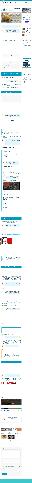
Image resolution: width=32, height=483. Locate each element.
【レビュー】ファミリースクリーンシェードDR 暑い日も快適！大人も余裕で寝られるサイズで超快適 (26, 45)
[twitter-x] (28, 0)
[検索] (30, 0)
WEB (3, 151)
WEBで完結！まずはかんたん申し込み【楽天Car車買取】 (8, 40)
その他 (4, 10)
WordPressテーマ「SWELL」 (26, 58)
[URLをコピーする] (20, 408)
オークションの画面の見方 (12, 177)
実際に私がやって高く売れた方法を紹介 (27, 79)
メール (3, 461)
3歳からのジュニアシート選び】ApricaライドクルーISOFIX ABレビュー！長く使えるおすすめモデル (26, 40)
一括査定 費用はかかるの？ (26, 77)
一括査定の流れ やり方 (8, 62)
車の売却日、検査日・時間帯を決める (10, 64)
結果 (6, 66)
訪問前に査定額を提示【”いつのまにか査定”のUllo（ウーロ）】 (11, 234)
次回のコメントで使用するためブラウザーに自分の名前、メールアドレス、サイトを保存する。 (11, 466)
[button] (2, 408)
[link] (8, 421)
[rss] (29, 0)
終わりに (5, 67)
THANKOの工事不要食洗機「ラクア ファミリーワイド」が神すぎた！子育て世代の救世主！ (26, 43)
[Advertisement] (11, 47)
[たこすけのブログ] (6, 2)
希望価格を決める (7, 65)
